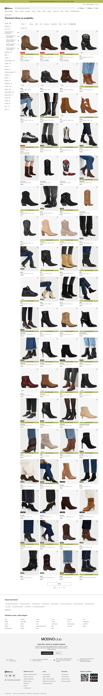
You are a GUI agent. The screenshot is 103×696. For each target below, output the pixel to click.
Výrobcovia (46, 24)
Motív (60, 24)
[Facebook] (13, 675)
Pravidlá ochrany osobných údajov (32, 693)
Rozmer (31, 24)
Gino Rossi (85, 623)
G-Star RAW (23, 621)
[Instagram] (6, 675)
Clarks (37, 628)
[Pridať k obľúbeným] (37, 31)
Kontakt (25, 685)
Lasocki (37, 619)
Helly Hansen (55, 623)
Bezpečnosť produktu (66, 681)
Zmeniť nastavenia (21, 693)
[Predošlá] (3, 1)
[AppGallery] (94, 680)
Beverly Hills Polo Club (41, 626)
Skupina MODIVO (46, 676)
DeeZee (6, 623)
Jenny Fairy (69, 626)
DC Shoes (22, 619)
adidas (21, 623)
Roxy (53, 626)
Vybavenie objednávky (29, 679)
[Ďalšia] (99, 1)
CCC (84, 619)
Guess (53, 619)
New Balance (86, 621)
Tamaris (53, 621)
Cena (41, 24)
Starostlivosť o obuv (65, 679)
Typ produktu (54, 24)
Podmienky (15, 693)
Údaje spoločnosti (46, 674)
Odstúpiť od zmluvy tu (28, 676)
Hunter (68, 621)
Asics (37, 623)
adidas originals (70, 623)
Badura (6, 626)
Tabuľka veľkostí (65, 676)
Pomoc (96, 4)
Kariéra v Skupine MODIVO (48, 679)
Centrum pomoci (27, 688)
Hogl (53, 628)
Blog (84, 4)
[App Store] (94, 677)
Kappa (84, 626)
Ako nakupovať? (64, 674)
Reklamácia (26, 683)
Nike (6, 619)
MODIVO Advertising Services (49, 681)
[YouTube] (10, 675)
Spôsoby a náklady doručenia (30, 674)
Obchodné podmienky (47, 683)
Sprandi (22, 626)
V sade (65, 24)
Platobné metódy (27, 681)
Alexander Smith (8, 628)
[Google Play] (94, 675)
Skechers (22, 628)
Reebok (6, 621)
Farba (36, 24)
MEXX (37, 621)
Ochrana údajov (43, 693)
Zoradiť (22, 24)
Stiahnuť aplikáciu (90, 4)
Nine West (69, 619)
